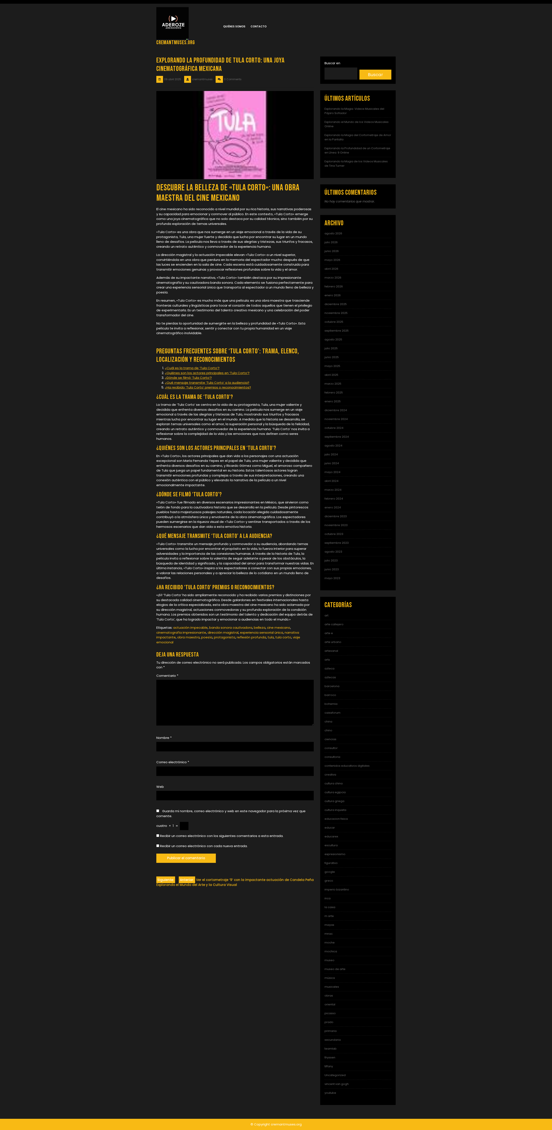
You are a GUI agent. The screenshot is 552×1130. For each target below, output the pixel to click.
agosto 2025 (333, 339)
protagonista (224, 637)
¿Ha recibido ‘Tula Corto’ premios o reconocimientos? (208, 387)
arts (327, 660)
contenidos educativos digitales (347, 766)
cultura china (334, 783)
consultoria (332, 757)
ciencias (330, 739)
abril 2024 (332, 481)
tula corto (283, 637)
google (330, 872)
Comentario (167, 675)
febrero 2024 (334, 499)
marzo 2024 (333, 490)
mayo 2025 (332, 366)
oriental (330, 1004)
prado (329, 1022)
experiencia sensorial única (261, 632)
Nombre (164, 737)
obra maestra (188, 637)
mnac (329, 934)
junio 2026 (332, 251)
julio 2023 (331, 560)
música (330, 978)
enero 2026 (333, 295)
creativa (330, 775)
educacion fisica (336, 819)
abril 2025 (331, 375)
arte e (329, 633)
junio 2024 (332, 463)
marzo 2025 (333, 384)
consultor (331, 748)
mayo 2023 (332, 578)
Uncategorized (335, 1075)
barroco (330, 695)
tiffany (329, 1066)
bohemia (331, 704)
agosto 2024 (333, 446)
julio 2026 (331, 242)
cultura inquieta (335, 810)
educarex (331, 836)
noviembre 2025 (336, 313)
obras (329, 996)
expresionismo (335, 854)
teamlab (331, 1049)
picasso (330, 1013)
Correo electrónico (172, 762)
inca (328, 898)
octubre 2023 (334, 534)
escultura (331, 845)
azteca (329, 668)
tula (271, 637)
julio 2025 (331, 348)
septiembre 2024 (337, 437)
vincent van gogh (337, 1084)
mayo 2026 (332, 260)
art (326, 615)
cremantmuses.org (175, 42)
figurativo (331, 863)
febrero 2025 (334, 392)
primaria (331, 1031)
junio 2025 (332, 357)
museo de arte (335, 969)
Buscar (375, 75)
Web (160, 786)
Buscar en (332, 63)
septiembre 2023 (337, 543)
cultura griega (334, 801)
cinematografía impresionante (181, 632)
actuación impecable (190, 627)
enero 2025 (333, 401)
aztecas (330, 677)
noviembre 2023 (336, 525)
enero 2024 (333, 507)
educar (330, 828)
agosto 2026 (333, 233)
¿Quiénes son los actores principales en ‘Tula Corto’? (207, 373)
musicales (332, 987)
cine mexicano (278, 627)
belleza (259, 627)
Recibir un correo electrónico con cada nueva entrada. (204, 846)
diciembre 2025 (336, 304)
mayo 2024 (332, 472)
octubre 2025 (334, 322)
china (328, 721)
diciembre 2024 (336, 410)
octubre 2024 (334, 428)
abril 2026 (331, 269)
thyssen (330, 1057)
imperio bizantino (337, 889)
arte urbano (333, 642)
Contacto (259, 26)
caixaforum (332, 713)
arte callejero (334, 624)
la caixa (330, 907)
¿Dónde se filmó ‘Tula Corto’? (188, 377)
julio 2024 (331, 454)
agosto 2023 (333, 552)
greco (329, 881)
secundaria (333, 1040)
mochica (331, 951)
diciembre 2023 (336, 516)
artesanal (331, 651)
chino (328, 730)
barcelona (332, 686)
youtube (330, 1093)
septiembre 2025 (337, 331)
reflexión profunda (251, 637)
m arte (329, 916)
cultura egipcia (335, 792)
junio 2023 (332, 569)
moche (330, 942)
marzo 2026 (333, 278)
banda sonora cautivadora (230, 627)
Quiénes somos (234, 26)
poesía (206, 637)
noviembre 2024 (336, 419)
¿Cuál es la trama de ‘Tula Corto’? (192, 368)
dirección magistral (223, 632)
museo (329, 960)
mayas (329, 925)
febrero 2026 (334, 286)
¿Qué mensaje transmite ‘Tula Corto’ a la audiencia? (207, 382)
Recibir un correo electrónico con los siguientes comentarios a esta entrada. (221, 836)
